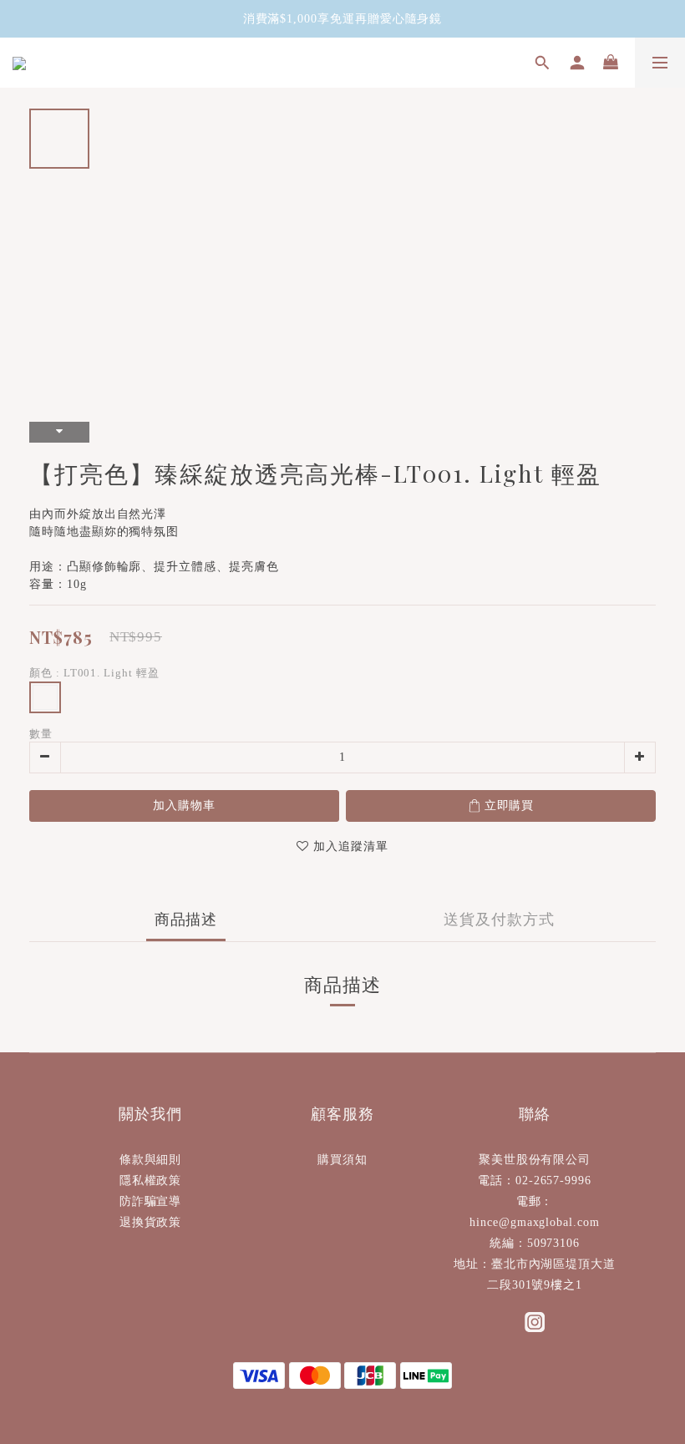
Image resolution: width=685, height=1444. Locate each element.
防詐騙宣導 (150, 1201)
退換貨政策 (150, 1222)
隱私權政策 (150, 1180)
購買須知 (342, 1159)
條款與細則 (150, 1159)
